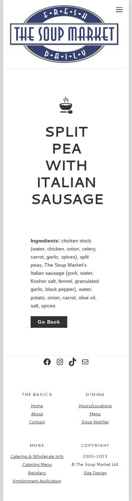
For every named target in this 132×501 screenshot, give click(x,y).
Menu (95, 414)
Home (37, 406)
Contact (37, 422)
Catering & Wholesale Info (37, 456)
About (37, 414)
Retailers (37, 473)
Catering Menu (37, 464)
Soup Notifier (95, 422)
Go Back (49, 322)
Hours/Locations (95, 406)
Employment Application (37, 481)
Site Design (95, 473)
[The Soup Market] (64, 60)
